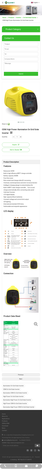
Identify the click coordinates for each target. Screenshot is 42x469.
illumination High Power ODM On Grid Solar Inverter (18, 407)
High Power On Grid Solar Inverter (13, 396)
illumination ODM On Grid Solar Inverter (15, 393)
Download (5, 426)
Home (4, 414)
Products (5, 421)
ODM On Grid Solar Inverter (11, 389)
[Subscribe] (37, 445)
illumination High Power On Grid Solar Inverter (17, 400)
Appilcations (6, 418)
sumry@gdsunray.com (10, 440)
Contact (4, 430)
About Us (5, 416)
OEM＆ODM (5, 423)
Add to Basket (15, 150)
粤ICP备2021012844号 (25, 459)
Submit (21, 74)
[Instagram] (35, 450)
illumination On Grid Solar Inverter (13, 386)
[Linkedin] (31, 450)
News (3, 428)
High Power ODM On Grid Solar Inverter (15, 403)
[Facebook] (27, 450)
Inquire (14, 145)
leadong (14, 459)
